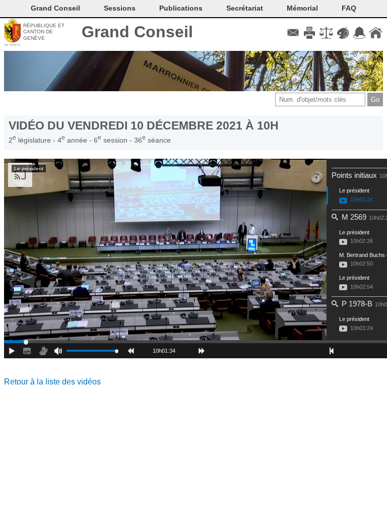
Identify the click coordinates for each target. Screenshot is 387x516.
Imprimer (309, 33)
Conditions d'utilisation (326, 33)
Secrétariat (244, 8)
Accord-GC (359, 33)
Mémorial (302, 8)
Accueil (375, 33)
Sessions (120, 8)
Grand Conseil (137, 32)
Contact (293, 33)
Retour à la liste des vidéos (52, 381)
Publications (181, 8)
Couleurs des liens (343, 33)
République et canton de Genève (43, 32)
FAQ (349, 8)
